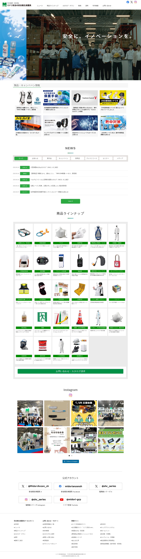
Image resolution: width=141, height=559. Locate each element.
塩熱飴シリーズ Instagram (35, 505)
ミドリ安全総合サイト (79, 524)
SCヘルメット (105, 530)
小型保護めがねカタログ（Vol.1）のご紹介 (44, 167)
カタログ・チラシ (68, 5)
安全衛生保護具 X (35, 491)
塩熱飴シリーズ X (105, 491)
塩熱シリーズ (77, 537)
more (70, 201)
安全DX (103, 524)
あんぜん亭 (75, 540)
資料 (86, 5)
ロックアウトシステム (107, 527)
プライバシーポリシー (50, 543)
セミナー (25, 192)
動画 (79, 5)
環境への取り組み (48, 537)
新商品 (25, 173)
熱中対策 (75, 547)
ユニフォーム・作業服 (107, 537)
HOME (17, 524)
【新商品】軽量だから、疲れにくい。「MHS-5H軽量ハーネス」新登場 (53, 173)
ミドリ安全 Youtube (70, 505)
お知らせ (25, 167)
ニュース (40, 5)
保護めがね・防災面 (78, 530)
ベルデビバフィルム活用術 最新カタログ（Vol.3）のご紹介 (50, 179)
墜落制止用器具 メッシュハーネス (82, 534)
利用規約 (46, 540)
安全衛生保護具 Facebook (70, 491)
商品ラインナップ (52, 5)
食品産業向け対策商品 (107, 540)
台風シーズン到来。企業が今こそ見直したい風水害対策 (49, 186)
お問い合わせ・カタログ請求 (70, 371)
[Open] (30, 413)
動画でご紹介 (19, 540)
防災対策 (75, 543)
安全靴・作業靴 (105, 534)
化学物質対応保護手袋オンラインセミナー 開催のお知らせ (49, 192)
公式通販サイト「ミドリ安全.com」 (83, 527)
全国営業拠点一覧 (48, 524)
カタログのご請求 (48, 534)
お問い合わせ (107, 5)
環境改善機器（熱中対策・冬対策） (111, 543)
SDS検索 (95, 5)
